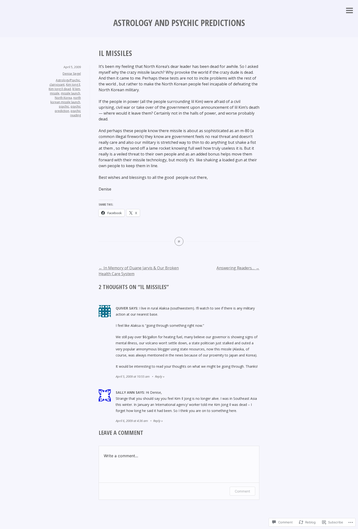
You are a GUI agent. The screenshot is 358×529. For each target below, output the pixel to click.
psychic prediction (68, 108)
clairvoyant (57, 84)
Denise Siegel (72, 74)
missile (54, 93)
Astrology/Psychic (68, 80)
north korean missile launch (65, 100)
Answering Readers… (238, 268)
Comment (242, 491)
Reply (158, 376)
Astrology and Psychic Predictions (179, 23)
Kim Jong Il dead (60, 89)
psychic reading (75, 113)
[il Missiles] (179, 241)
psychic (64, 106)
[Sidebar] (349, 11)
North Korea (63, 98)
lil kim (76, 89)
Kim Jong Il (73, 84)
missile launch (70, 93)
